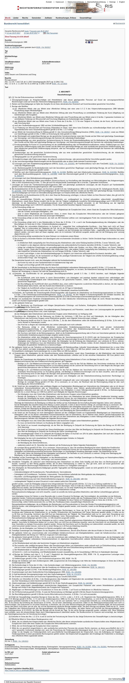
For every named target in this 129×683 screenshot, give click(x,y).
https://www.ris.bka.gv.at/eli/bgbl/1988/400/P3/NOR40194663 (27, 670)
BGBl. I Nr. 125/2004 (73, 572)
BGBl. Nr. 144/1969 (85, 583)
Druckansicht (119, 23)
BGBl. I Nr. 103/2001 (66, 164)
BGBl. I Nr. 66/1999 (89, 565)
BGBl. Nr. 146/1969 (69, 570)
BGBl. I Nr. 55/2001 (99, 647)
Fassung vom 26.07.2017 (39, 31)
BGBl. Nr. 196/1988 (73, 479)
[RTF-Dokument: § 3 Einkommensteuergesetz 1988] (89, 42)
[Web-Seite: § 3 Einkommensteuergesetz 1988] (86, 42)
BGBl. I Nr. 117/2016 (59, 84)
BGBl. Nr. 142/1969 (49, 174)
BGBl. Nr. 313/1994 (109, 172)
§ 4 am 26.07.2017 (31, 33)
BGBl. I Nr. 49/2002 (64, 295)
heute (27, 31)
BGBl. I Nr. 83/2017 (43, 47)
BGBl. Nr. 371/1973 (74, 574)
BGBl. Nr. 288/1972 (97, 567)
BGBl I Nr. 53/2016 (116, 164)
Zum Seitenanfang (115, 679)
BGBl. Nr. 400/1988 (12, 47)
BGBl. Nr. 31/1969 (59, 172)
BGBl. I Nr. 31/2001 (84, 647)
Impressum (59, 2)
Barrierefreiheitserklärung (96, 2)
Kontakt (48, 2)
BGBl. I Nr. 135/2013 (20, 641)
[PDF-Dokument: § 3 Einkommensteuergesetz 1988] (92, 42)
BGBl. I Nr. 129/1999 (115, 579)
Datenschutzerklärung (75, 2)
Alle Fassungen (52, 33)
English (122, 2)
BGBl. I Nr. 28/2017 (102, 132)
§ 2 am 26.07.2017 (13, 33)
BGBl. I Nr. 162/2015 (70, 102)
